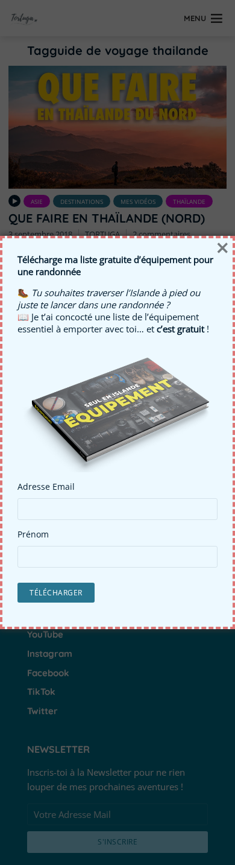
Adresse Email (46, 486)
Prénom (33, 534)
